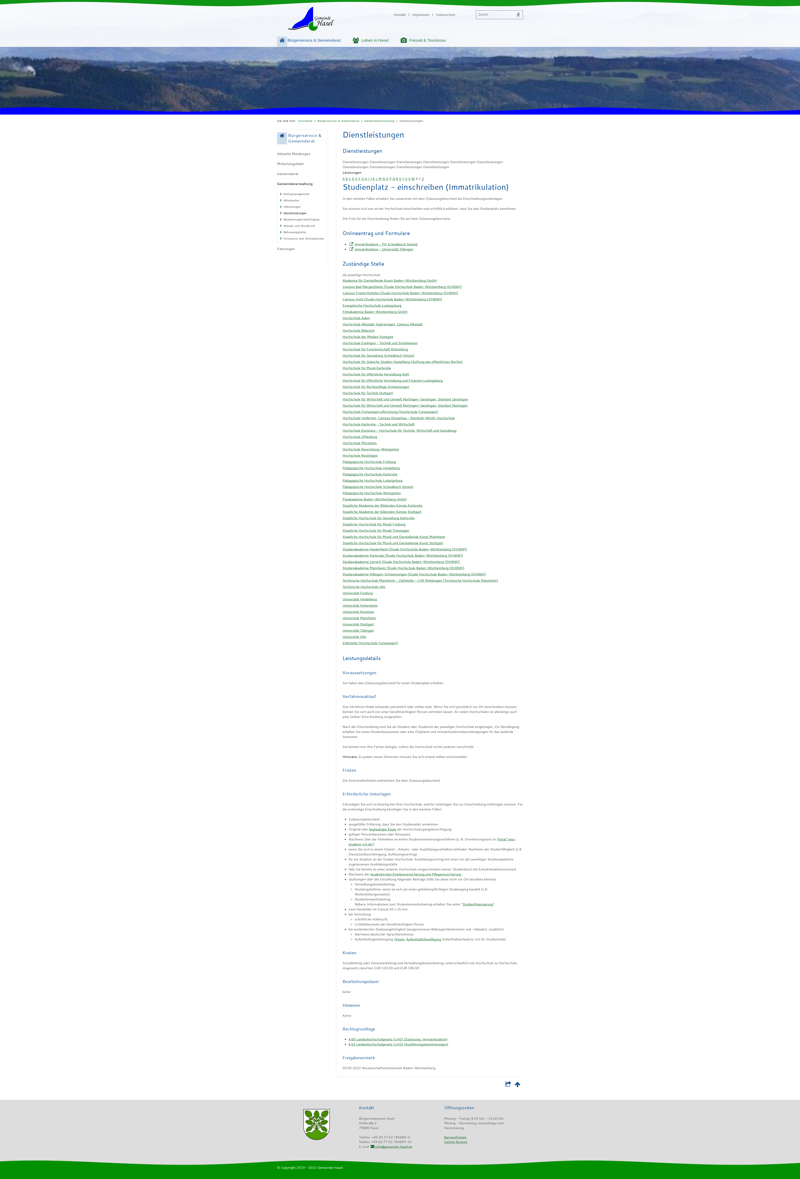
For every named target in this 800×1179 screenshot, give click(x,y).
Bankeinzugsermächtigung (301, 219)
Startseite (305, 121)
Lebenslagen (292, 207)
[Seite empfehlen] (508, 1085)
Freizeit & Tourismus (427, 40)
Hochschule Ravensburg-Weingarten (370, 449)
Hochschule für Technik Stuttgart (367, 393)
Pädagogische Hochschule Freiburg (369, 461)
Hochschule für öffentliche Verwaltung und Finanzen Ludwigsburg (392, 380)
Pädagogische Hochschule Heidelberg (371, 468)
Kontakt (400, 14)
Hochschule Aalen (356, 318)
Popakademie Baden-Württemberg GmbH (374, 499)
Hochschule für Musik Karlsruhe (366, 368)
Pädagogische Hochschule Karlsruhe (370, 474)
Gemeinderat (288, 173)
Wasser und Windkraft (299, 226)
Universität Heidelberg (359, 599)
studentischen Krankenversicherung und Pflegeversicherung (415, 874)
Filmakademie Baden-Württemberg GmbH (375, 311)
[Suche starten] (518, 14)
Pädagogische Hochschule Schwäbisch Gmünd (377, 486)
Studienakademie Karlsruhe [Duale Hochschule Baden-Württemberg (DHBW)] (402, 555)
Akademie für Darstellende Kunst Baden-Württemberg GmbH (389, 280)
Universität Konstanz (358, 611)
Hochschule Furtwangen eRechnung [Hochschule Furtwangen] (390, 411)
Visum (400, 939)
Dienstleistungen (411, 121)
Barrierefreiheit (455, 1137)
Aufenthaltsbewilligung (423, 939)
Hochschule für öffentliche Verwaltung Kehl (375, 374)
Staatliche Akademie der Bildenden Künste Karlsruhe (382, 505)
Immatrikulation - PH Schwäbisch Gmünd (386, 244)
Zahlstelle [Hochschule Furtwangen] (370, 643)
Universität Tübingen (358, 630)
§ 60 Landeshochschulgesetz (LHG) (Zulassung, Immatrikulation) (398, 1039)
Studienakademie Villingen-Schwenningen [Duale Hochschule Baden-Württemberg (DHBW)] (414, 574)
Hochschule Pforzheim (359, 443)
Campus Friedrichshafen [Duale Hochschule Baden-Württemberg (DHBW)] (400, 293)
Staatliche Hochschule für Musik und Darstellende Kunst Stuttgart (392, 543)
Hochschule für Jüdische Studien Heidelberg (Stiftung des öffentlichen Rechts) (402, 361)
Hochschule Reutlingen (360, 455)
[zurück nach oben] (517, 1085)
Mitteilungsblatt (290, 163)
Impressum (421, 14)
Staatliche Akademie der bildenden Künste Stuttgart (381, 511)
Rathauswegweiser (297, 194)
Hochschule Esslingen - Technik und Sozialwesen (380, 343)
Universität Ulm (354, 636)
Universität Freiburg (357, 593)
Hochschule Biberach (358, 330)
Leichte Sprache (455, 1142)
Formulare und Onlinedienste (304, 238)
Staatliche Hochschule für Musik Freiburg (373, 524)
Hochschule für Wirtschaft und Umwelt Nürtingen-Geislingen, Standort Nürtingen (405, 405)
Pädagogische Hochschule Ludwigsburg (372, 480)
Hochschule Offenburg (359, 436)
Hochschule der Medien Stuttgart (367, 336)
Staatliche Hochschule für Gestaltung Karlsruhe (378, 518)
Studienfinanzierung (477, 904)
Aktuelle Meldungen (293, 153)
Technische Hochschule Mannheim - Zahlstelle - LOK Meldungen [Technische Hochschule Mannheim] (420, 580)
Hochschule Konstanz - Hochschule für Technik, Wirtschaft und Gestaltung (399, 430)
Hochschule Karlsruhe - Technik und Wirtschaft (378, 424)
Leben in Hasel (375, 40)
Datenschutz (445, 14)
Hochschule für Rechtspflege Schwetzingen (375, 386)
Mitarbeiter (291, 200)
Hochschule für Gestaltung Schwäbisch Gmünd (378, 355)
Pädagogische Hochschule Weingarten (371, 493)
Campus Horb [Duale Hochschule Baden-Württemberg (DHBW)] (392, 299)
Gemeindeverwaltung (379, 121)
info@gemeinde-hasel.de (393, 1146)
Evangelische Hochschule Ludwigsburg (371, 305)
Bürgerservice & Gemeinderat (314, 40)
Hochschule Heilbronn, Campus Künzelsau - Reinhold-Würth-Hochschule (398, 418)
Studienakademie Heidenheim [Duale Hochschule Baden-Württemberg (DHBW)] (404, 549)
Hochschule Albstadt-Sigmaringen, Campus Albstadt (382, 324)
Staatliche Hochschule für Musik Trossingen (375, 530)
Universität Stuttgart (358, 624)
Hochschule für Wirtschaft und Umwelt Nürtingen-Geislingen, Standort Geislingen (405, 399)
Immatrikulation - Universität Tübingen (383, 249)
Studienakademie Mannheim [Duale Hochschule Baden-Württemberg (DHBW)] (403, 568)
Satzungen (286, 248)
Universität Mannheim (359, 618)
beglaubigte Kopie (382, 829)
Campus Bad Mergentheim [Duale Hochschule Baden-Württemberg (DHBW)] (402, 286)
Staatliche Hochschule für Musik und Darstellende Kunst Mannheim (393, 536)
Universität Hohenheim (360, 605)
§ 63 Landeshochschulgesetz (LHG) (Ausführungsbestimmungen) (398, 1044)
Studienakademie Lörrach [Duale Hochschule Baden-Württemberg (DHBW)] (401, 561)
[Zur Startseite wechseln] (311, 19)
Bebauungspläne (295, 232)
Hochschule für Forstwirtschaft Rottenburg (375, 349)
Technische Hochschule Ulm (363, 586)
